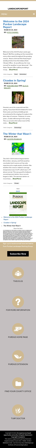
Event (16, 74)
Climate (17, 183)
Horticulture (23, 74)
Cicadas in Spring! (14, 80)
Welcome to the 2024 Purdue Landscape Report (16, 24)
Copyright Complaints (18, 437)
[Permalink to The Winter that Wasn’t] (18, 148)
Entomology (18, 127)
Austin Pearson (14, 139)
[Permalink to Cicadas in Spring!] (18, 97)
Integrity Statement (25, 435)
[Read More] (13, 70)
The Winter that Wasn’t (17, 134)
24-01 (18, 191)
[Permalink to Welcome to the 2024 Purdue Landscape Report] (18, 42)
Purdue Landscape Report (18, 5)
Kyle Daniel (13, 32)
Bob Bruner (12, 86)
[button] (18, 253)
